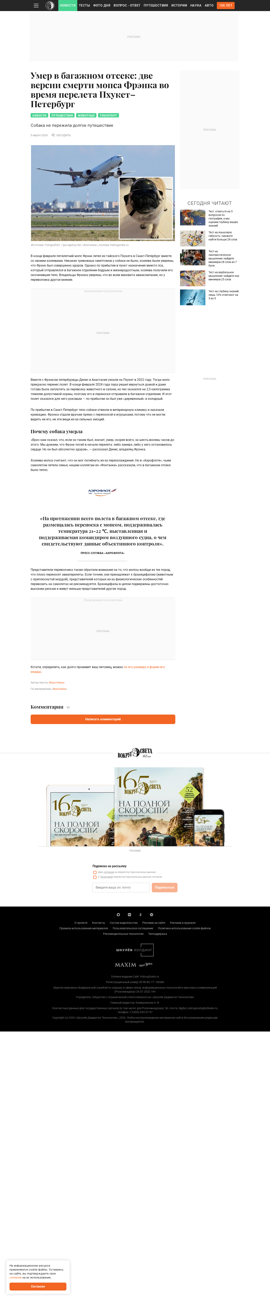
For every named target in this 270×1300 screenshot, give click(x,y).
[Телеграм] (151, 914)
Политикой (106, 876)
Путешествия (156, 5)
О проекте (81, 922)
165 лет (225, 5)
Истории (179, 5)
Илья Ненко (56, 682)
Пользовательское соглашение (133, 928)
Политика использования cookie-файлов (184, 928)
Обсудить (63, 135)
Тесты (84, 5)
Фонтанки (59, 688)
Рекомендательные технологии (123, 933)
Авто (209, 5)
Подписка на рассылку (110, 866)
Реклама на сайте (153, 922)
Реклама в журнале (182, 922)
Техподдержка (157, 933)
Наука (196, 5)
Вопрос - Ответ (127, 5)
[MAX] (118, 914)
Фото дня (101, 5)
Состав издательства (124, 922)
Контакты (98, 922)
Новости (68, 5)
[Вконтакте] (129, 914)
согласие (109, 872)
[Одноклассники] (140, 914)
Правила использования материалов (83, 928)
